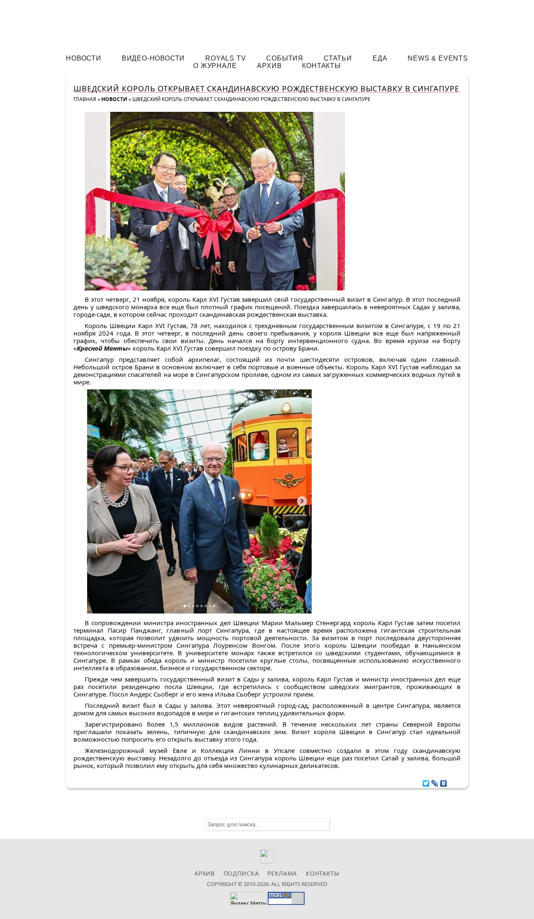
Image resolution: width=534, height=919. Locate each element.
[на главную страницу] (267, 23)
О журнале (215, 65)
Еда (380, 58)
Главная (84, 99)
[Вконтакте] (267, 861)
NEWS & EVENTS (438, 58)
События (284, 58)
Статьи (338, 58)
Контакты (321, 65)
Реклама (282, 873)
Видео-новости (153, 58)
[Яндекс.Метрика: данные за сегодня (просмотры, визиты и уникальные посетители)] (248, 898)
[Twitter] (426, 781)
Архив (269, 65)
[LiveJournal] (435, 781)
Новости (83, 58)
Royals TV (225, 58)
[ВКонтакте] (443, 781)
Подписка (241, 873)
